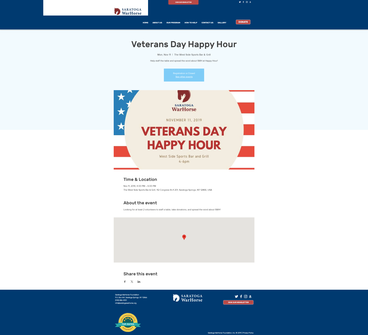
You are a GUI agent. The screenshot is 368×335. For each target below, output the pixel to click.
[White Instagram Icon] (247, 2)
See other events (184, 76)
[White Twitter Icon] (240, 2)
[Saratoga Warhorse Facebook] (243, 2)
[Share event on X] (132, 282)
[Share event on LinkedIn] (139, 282)
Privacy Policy (248, 333)
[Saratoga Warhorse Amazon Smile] (250, 2)
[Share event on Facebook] (124, 282)
